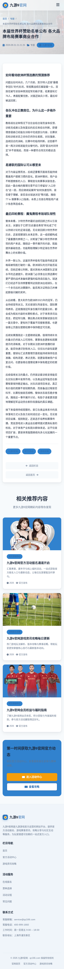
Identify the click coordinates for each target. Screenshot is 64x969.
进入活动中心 (34, 777)
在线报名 (7, 882)
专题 (12, 18)
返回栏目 (33, 465)
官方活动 (29, 451)
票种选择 (7, 888)
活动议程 (7, 895)
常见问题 (7, 901)
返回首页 (30, 475)
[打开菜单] (57, 5)
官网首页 (16, 963)
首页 (5, 18)
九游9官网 (13, 451)
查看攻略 (34, 786)
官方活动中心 (9, 857)
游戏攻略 (44, 451)
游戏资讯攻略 (9, 863)
